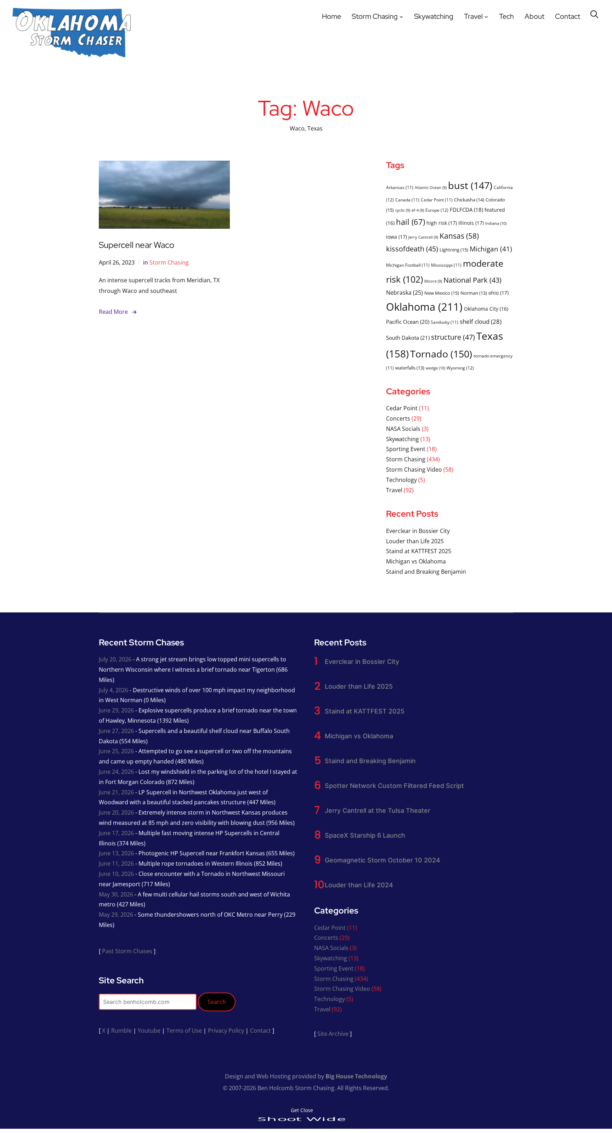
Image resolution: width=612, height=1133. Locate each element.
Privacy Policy (226, 1030)
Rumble (121, 1030)
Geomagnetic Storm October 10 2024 (382, 860)
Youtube (149, 1030)
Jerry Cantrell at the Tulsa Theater (377, 810)
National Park (472, 280)
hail (410, 221)
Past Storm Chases (127, 951)
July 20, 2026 (115, 659)
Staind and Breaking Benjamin (426, 572)
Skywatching (433, 16)
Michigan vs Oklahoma (416, 561)
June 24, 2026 (116, 772)
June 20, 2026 (116, 812)
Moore (433, 281)
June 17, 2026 (116, 833)
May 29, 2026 (116, 914)
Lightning (454, 249)
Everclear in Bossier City (418, 531)
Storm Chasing (375, 16)
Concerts (398, 418)
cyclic (402, 210)
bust (470, 185)
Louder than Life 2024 (359, 885)
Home (331, 16)
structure (453, 337)
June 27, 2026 (116, 731)
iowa (396, 236)
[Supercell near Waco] (164, 166)
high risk (441, 223)
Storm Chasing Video (414, 469)
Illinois (471, 223)
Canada (407, 199)
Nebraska (404, 292)
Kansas (459, 236)
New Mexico (441, 293)
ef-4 (418, 210)
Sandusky (444, 322)
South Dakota (408, 337)
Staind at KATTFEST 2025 (418, 551)
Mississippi (446, 265)
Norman (473, 293)
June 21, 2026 (116, 792)
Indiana (495, 223)
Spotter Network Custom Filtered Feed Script (394, 785)
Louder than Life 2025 (415, 541)
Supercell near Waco (136, 244)
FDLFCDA (466, 209)
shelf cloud (481, 321)
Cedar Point (437, 199)
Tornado (441, 353)
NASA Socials (403, 429)
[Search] (594, 13)
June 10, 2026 (116, 874)
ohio (498, 292)
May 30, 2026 (116, 894)
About (534, 16)
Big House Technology (356, 1076)
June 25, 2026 (116, 751)
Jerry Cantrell (423, 237)
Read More (113, 312)
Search (217, 1002)
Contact (567, 16)
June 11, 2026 (116, 863)
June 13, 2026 (116, 853)
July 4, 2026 (113, 690)
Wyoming (460, 368)
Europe (436, 210)
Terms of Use (184, 1030)
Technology (401, 480)
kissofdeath (412, 249)
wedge (435, 368)
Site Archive (332, 1034)
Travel (473, 16)
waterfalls (409, 368)
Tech (506, 16)
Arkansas (399, 187)
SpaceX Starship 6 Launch (365, 835)
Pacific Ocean (407, 321)
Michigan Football (408, 265)
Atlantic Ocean (431, 187)
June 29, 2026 (116, 710)
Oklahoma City (486, 308)
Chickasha (469, 199)
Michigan (491, 249)
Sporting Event (405, 449)
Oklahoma (424, 307)
